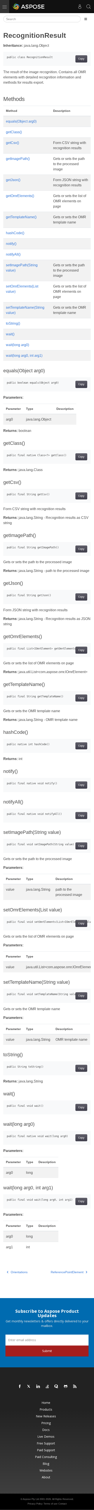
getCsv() (12, 143)
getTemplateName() (21, 217)
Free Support (46, 1443)
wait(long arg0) (17, 345)
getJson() (13, 180)
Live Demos (45, 1436)
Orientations (19, 1272)
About (46, 1477)
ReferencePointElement (67, 1272)
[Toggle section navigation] (85, 19)
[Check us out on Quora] (56, 1386)
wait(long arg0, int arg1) (24, 355)
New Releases (46, 1416)
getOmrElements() (20, 196)
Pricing (46, 1423)
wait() (10, 334)
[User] (79, 6)
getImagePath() (18, 159)
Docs (46, 1430)
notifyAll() (13, 254)
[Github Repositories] (66, 1386)
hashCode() (15, 233)
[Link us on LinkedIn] (38, 1386)
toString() (13, 323)
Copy (81, 58)
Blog (46, 1464)
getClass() (14, 132)
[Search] (88, 6)
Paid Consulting (46, 1457)
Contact (62, 1503)
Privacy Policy (35, 1503)
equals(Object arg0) (21, 121)
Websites (46, 1470)
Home (46, 1403)
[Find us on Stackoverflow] (47, 1386)
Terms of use (50, 1503)
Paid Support (46, 1450)
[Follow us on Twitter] (29, 1386)
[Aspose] (28, 6)
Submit (47, 1351)
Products (46, 1409)
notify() (11, 244)
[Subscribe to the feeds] (75, 1386)
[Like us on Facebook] (20, 1386)
